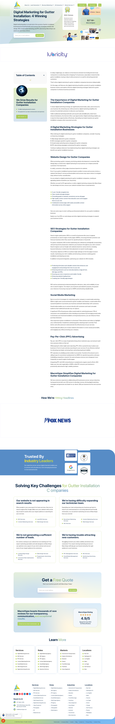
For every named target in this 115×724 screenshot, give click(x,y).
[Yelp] (27, 694)
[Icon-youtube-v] (22, 694)
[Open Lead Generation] (40, 5)
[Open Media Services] (73, 5)
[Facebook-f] (15, 694)
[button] (44, 75)
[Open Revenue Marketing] (53, 5)
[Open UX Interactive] (63, 5)
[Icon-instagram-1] (20, 694)
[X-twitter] (17, 694)
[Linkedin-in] (25, 694)
